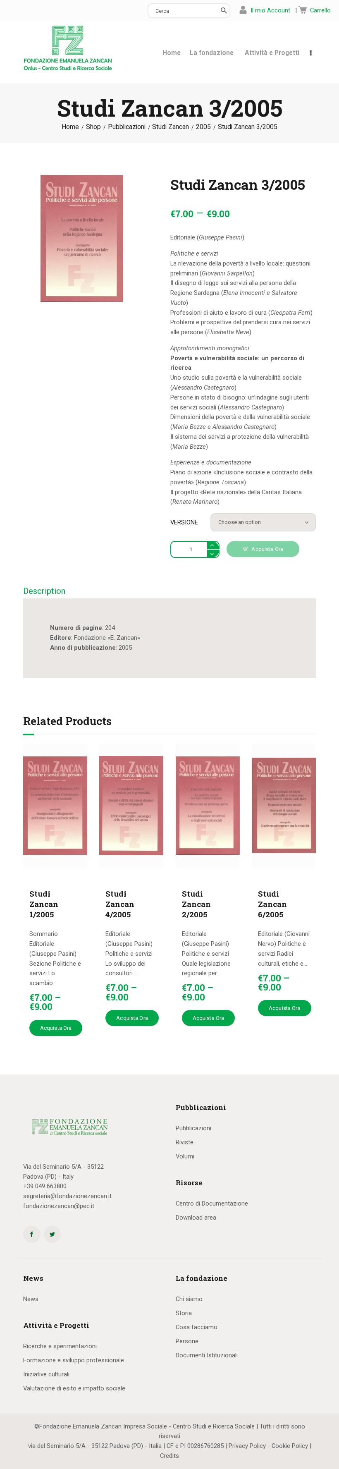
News (30, 1299)
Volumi (185, 1156)
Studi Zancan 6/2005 (272, 904)
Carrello (320, 10)
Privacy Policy (247, 1446)
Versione (184, 522)
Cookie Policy (290, 1446)
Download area (196, 1217)
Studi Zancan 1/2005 (43, 904)
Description (44, 591)
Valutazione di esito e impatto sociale (74, 1388)
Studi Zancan (170, 127)
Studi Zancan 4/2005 (119, 904)
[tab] (44, 591)
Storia (184, 1313)
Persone (187, 1341)
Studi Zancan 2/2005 (196, 904)
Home (70, 127)
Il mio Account (270, 10)
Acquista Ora (267, 549)
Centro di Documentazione (212, 1203)
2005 (203, 127)
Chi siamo (189, 1299)
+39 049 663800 (45, 1186)
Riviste (184, 1142)
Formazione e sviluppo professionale (73, 1360)
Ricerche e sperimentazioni (60, 1346)
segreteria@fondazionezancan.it (67, 1196)
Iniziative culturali (46, 1374)
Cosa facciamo (196, 1327)
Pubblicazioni (127, 127)
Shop (93, 127)
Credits (169, 1455)
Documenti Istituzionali (207, 1355)
